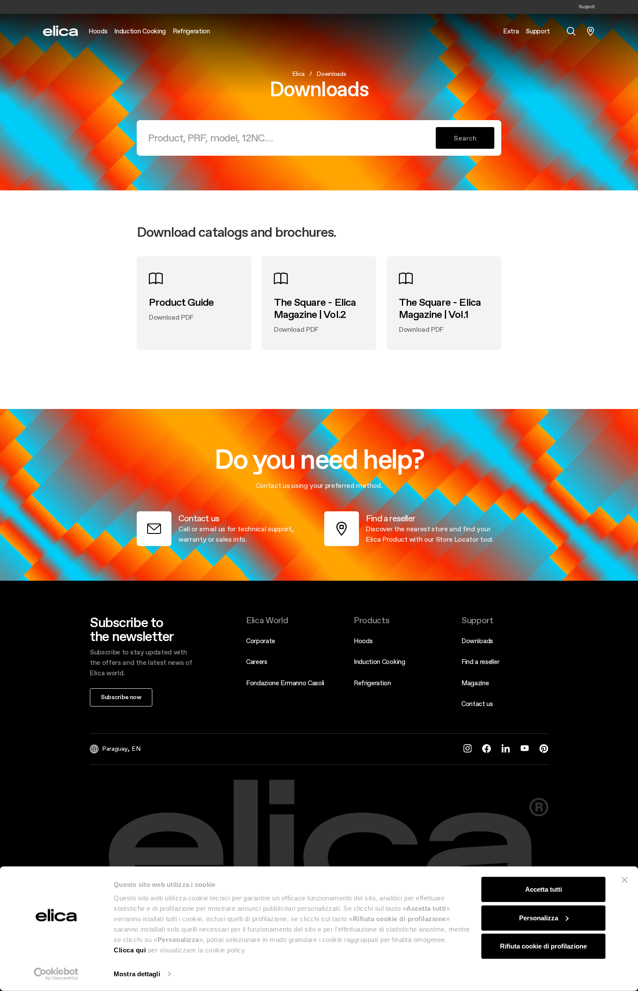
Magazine (475, 682)
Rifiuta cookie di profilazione (543, 946)
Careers (256, 661)
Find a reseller (480, 661)
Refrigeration (372, 682)
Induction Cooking (379, 661)
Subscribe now (121, 697)
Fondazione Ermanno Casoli (285, 682)
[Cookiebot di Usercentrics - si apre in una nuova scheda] (56, 974)
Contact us (477, 703)
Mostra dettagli (137, 974)
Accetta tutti (543, 889)
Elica (298, 73)
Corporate (260, 640)
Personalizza (538, 917)
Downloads (477, 640)
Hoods (363, 640)
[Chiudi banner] (625, 880)
